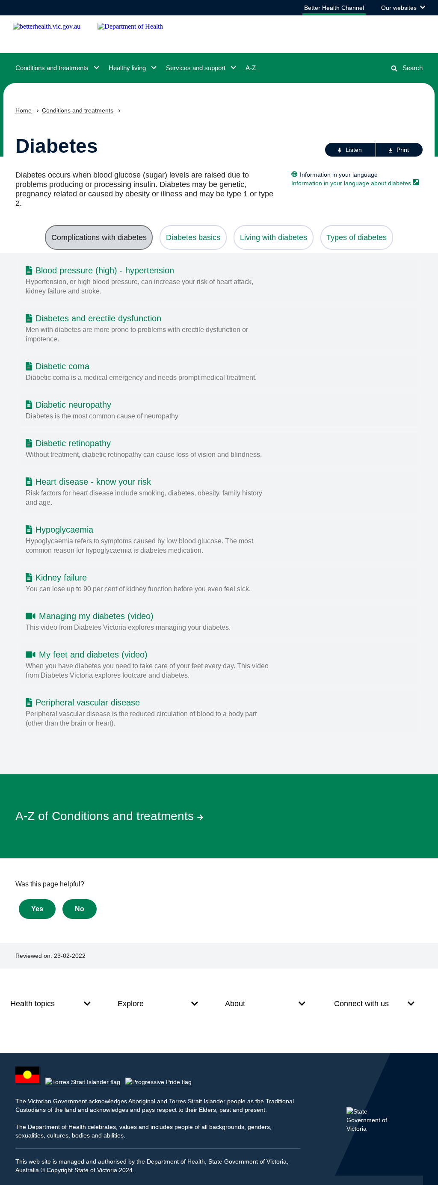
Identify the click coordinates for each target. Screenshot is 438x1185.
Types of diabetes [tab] (356, 237)
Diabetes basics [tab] (193, 237)
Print (403, 149)
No (79, 908)
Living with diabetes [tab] (273, 237)
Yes (37, 908)
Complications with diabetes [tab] (99, 237)
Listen (354, 149)
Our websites (403, 9)
